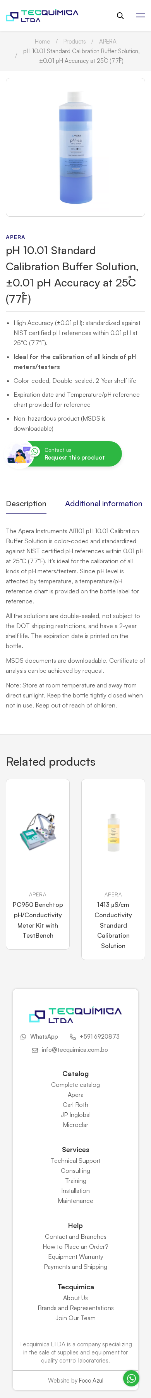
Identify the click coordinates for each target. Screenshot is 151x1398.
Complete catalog (75, 1084)
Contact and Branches (75, 1236)
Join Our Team (75, 1318)
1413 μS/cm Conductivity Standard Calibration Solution (113, 925)
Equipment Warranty (75, 1256)
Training (75, 1180)
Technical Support (76, 1160)
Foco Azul (91, 1380)
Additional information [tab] (103, 503)
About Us (75, 1298)
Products (74, 41)
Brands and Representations (76, 1308)
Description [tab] (26, 503)
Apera (76, 1094)
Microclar (75, 1125)
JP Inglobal (76, 1114)
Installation (75, 1190)
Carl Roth (75, 1104)
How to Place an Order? (75, 1246)
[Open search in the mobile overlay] (120, 15)
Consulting (75, 1170)
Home (42, 41)
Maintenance (75, 1200)
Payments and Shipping (75, 1266)
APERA (108, 41)
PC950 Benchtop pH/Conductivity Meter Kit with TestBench (38, 920)
